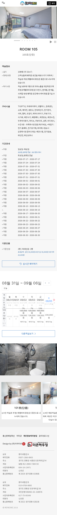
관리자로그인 (44, 435)
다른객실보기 (27, 333)
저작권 (19, 435)
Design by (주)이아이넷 (12, 443)
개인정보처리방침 (30, 435)
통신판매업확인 (9, 435)
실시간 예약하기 (30, 263)
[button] (17, 40)
